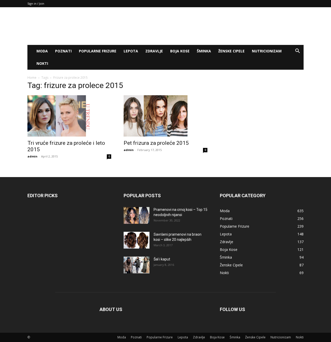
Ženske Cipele (231, 51)
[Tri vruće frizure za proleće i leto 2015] (69, 116)
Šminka (204, 51)
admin (32, 156)
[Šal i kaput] (136, 265)
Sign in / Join (35, 3)
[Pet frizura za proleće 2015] (165, 116)
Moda (42, 51)
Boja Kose (180, 51)
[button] (297, 51)
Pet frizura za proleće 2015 (156, 143)
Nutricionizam (267, 51)
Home (31, 77)
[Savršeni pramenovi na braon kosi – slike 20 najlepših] (136, 240)
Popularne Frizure (97, 51)
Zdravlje (154, 51)
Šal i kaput (162, 259)
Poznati (63, 51)
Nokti (42, 63)
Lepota (131, 51)
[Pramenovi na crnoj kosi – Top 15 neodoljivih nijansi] (136, 215)
